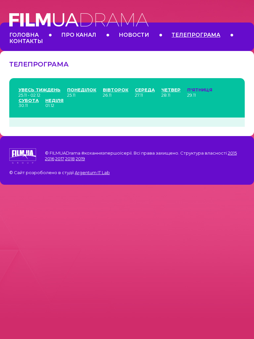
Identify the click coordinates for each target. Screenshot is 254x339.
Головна (24, 35)
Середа (145, 89)
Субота (29, 100)
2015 (232, 153)
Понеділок (81, 89)
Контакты (26, 41)
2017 (59, 158)
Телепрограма (196, 35)
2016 (49, 158)
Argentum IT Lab (92, 172)
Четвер (171, 89)
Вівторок (115, 89)
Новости (134, 35)
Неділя (54, 100)
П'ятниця (199, 89)
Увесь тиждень (40, 89)
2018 (70, 158)
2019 (80, 158)
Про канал (78, 35)
